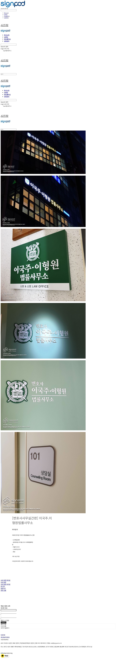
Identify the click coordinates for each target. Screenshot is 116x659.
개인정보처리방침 (5, 637)
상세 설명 (3, 582)
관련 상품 (3, 590)
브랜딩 (5, 14)
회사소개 (6, 13)
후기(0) (3, 586)
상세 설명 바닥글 (5, 584)
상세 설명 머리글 (5, 580)
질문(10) (3, 588)
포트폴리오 (7, 16)
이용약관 (3, 635)
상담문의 (6, 18)
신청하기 (3, 622)
